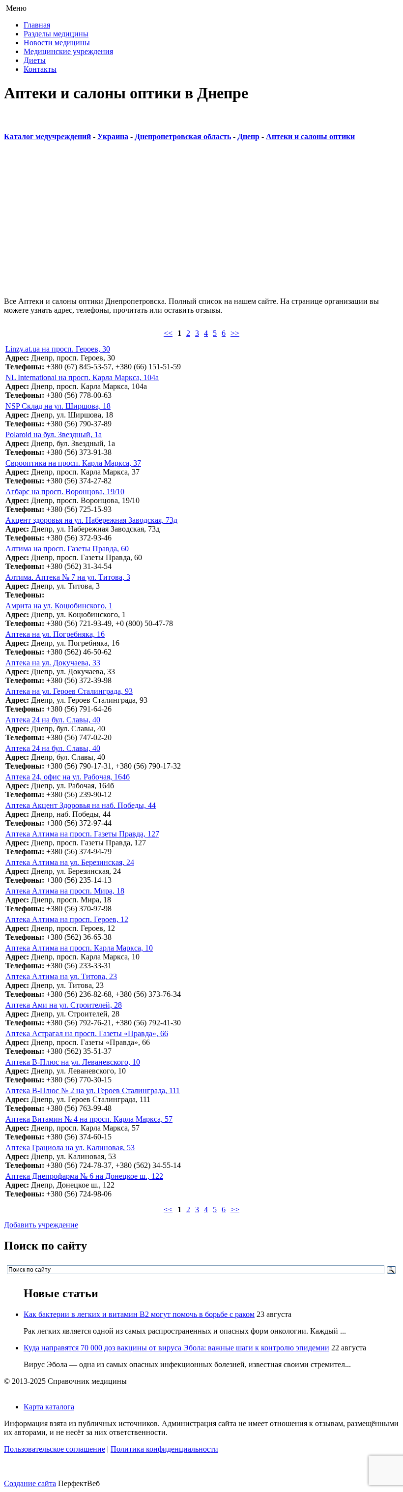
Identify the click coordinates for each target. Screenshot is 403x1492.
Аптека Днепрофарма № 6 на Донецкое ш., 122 (84, 1176)
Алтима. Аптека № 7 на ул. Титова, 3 (67, 577)
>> (234, 333)
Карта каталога (49, 1406)
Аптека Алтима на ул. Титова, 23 (61, 976)
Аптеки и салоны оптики (310, 136)
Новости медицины (57, 42)
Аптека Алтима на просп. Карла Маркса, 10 (79, 948)
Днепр (248, 136)
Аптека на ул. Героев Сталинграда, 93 (69, 691)
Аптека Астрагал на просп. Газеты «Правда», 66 (86, 1033)
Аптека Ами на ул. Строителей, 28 (63, 1005)
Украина (112, 136)
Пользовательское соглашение (54, 1449)
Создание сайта (30, 1483)
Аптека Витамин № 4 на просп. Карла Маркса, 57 (89, 1119)
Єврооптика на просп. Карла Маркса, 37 (73, 463)
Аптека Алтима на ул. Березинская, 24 (69, 862)
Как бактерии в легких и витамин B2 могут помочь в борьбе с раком (139, 1314)
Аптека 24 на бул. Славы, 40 (52, 748)
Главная (37, 25)
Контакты (40, 69)
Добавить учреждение (41, 1225)
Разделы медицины (56, 34)
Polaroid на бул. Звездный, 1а (53, 434)
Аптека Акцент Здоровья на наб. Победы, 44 (80, 805)
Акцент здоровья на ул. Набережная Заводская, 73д (91, 520)
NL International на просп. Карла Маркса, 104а (82, 377)
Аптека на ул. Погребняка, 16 (55, 634)
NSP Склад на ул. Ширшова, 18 (58, 406)
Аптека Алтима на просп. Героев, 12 (66, 919)
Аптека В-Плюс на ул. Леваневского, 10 (72, 1062)
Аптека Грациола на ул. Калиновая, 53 (70, 1147)
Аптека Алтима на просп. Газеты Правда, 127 (82, 834)
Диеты (35, 60)
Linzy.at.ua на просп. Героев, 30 (57, 349)
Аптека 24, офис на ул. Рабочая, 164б (67, 777)
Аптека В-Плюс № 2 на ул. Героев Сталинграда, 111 (92, 1090)
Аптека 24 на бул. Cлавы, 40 (52, 720)
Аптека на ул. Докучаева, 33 (52, 662)
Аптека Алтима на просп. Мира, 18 (64, 891)
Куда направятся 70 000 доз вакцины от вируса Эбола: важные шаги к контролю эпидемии (176, 1347)
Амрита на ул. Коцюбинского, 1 (59, 605)
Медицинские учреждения (68, 51)
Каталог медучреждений (47, 136)
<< (168, 333)
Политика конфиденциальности (164, 1449)
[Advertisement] (201, 220)
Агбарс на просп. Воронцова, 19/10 (64, 491)
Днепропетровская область (183, 136)
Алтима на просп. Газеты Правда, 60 (67, 548)
